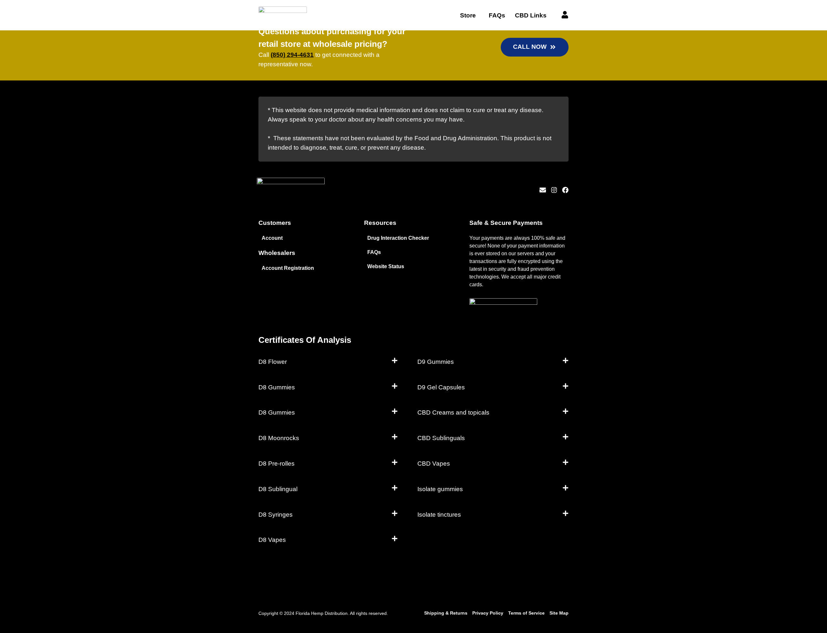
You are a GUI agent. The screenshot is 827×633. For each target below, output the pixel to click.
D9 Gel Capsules (441, 387)
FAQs (497, 15)
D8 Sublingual (278, 489)
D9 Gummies (435, 361)
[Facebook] (565, 190)
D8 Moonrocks (278, 438)
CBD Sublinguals (441, 438)
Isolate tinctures (439, 514)
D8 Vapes (272, 539)
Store (468, 15)
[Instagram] (554, 190)
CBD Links (531, 15)
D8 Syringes (275, 514)
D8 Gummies (276, 387)
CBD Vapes (433, 463)
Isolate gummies (440, 489)
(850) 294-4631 (292, 54)
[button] (328, 362)
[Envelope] (542, 190)
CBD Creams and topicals (453, 412)
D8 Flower (272, 361)
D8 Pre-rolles (276, 463)
